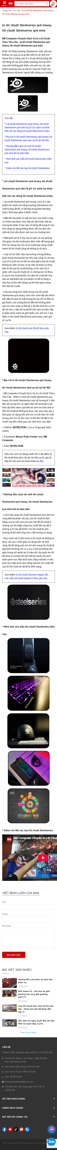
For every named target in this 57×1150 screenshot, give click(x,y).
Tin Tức (16, 10)
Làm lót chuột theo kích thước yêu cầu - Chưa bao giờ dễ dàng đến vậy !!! (36, 1009)
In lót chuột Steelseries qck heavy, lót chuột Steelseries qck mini (27, 28)
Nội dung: (6, 926)
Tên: (4, 902)
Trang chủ (7, 10)
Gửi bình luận (14, 955)
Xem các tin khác (28, 1032)
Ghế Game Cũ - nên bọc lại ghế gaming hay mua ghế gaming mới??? (34, 994)
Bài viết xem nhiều (17, 969)
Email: (5, 914)
